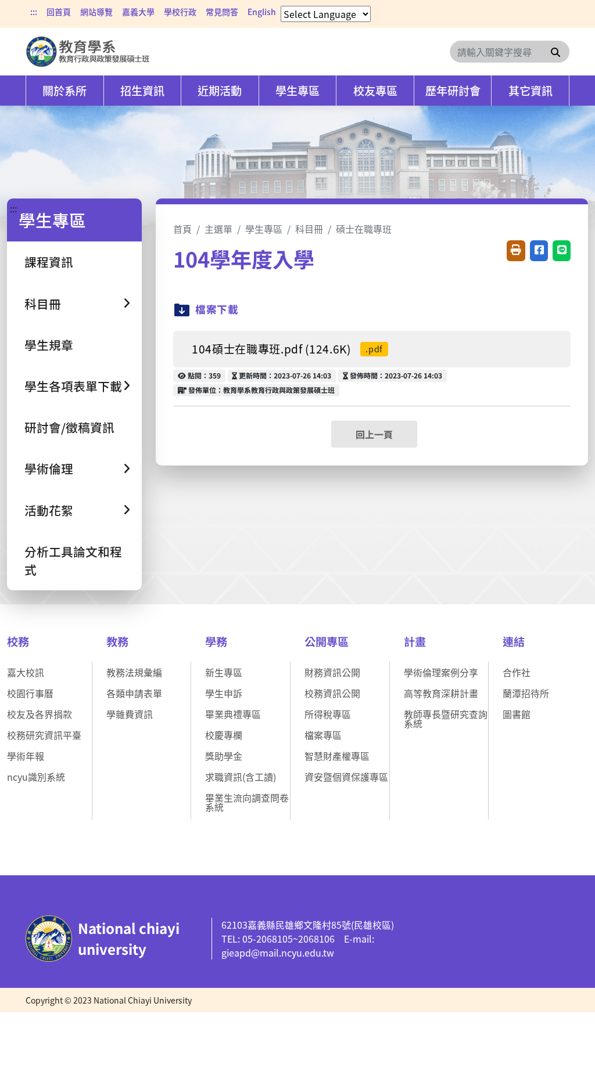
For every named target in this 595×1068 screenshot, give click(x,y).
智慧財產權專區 (337, 755)
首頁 (182, 229)
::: (33, 11)
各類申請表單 (134, 693)
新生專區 (223, 672)
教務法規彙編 (134, 672)
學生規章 (48, 344)
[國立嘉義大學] (88, 52)
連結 (514, 641)
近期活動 (220, 90)
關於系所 (64, 90)
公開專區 (326, 641)
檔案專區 (323, 734)
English (262, 11)
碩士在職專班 (364, 229)
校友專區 (375, 90)
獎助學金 (223, 755)
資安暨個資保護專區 (346, 776)
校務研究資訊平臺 (44, 734)
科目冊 (309, 229)
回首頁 (58, 11)
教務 (117, 641)
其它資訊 (530, 90)
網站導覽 (96, 11)
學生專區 (297, 90)
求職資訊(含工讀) (240, 776)
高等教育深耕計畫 (441, 693)
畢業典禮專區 (233, 714)
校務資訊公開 (332, 693)
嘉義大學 (138, 11)
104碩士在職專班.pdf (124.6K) (287, 349)
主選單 (218, 229)
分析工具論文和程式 (73, 560)
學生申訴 (223, 693)
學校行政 (180, 11)
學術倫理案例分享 (441, 672)
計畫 (415, 641)
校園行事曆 (30, 693)
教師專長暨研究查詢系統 (446, 718)
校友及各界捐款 (39, 714)
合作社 (517, 672)
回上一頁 (374, 434)
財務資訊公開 (332, 672)
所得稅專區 (327, 714)
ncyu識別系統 (36, 776)
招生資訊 (142, 90)
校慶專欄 (223, 734)
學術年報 (25, 755)
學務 (216, 641)
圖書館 (517, 714)
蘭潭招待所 (526, 693)
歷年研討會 (453, 90)
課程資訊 (48, 261)
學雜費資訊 (129, 714)
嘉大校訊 (25, 672)
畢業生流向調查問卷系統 (247, 802)
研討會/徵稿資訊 (69, 427)
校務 (18, 641)
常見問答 (222, 11)
